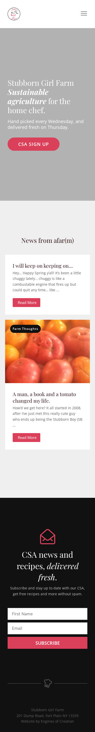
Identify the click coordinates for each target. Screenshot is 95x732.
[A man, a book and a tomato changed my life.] (47, 361)
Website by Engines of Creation (47, 721)
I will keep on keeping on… (43, 265)
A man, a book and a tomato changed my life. (44, 397)
